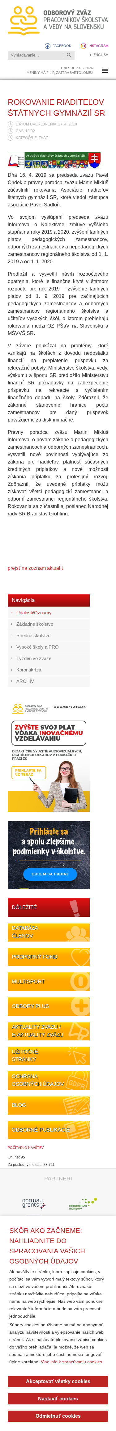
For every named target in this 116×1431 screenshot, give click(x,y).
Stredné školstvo (33, 635)
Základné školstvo (34, 624)
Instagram (98, 46)
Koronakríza (28, 669)
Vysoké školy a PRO (37, 647)
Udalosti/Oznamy (34, 612)
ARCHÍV (25, 681)
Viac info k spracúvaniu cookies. (72, 1361)
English (100, 55)
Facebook (62, 46)
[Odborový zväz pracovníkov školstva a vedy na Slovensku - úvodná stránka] (58, 21)
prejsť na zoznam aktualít (35, 568)
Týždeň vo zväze (33, 658)
